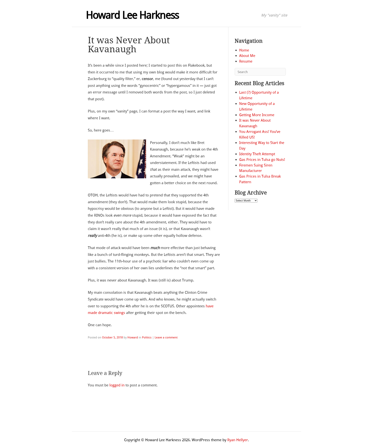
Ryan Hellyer (237, 440)
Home (244, 50)
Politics (147, 337)
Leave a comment (166, 337)
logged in (117, 385)
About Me (247, 55)
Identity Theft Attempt (257, 154)
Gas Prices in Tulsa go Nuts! (262, 159)
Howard (132, 337)
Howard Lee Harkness (132, 15)
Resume (245, 61)
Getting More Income (256, 115)
